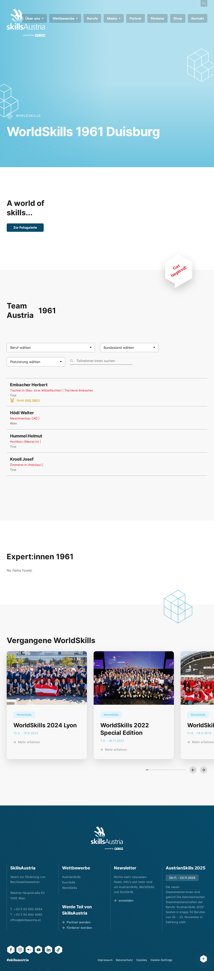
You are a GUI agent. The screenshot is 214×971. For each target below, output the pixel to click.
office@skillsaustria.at (25, 920)
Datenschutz (124, 960)
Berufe (92, 18)
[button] (193, 770)
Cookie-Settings (161, 960)
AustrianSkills (71, 877)
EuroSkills (68, 882)
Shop (177, 18)
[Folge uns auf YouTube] (38, 950)
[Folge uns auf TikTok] (58, 950)
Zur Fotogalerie (25, 227)
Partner (135, 18)
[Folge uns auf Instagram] (20, 950)
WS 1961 (32, 400)
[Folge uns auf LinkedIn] (48, 950)
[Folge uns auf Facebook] (11, 950)
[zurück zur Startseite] (107, 838)
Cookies (141, 960)
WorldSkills (69, 887)
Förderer (157, 18)
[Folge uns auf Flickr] (29, 950)
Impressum (105, 960)
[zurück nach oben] (203, 959)
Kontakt (197, 18)
